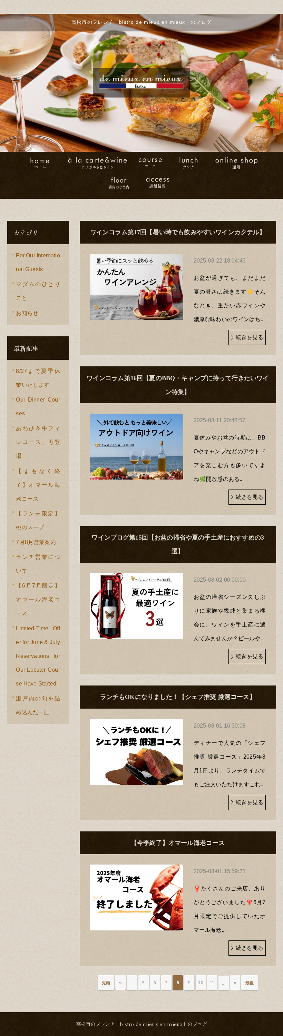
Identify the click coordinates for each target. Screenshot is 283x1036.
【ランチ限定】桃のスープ (38, 520)
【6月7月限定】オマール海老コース (38, 599)
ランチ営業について (38, 564)
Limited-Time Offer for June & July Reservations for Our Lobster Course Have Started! (38, 656)
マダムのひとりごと (38, 291)
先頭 (106, 983)
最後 (249, 983)
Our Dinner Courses (38, 406)
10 (200, 983)
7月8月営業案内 (36, 542)
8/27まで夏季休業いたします (38, 378)
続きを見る (250, 337)
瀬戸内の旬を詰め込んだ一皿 (38, 705)
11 (212, 983)
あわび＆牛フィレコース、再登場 (38, 442)
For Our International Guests (38, 262)
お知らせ (27, 313)
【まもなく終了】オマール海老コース (38, 485)
